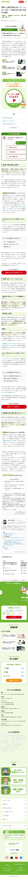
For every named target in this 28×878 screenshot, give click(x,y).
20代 (16, 735)
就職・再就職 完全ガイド (15, 580)
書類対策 (2, 708)
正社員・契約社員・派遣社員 (19, 694)
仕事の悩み (3, 716)
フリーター (3, 694)
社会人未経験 (10, 735)
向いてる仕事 (3, 712)
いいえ (20, 613)
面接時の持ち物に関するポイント (10, 123)
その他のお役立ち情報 (21, 721)
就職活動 (18, 738)
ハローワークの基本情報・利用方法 (7, 702)
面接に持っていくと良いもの (9, 120)
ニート (6, 694)
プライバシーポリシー (7, 868)
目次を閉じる (13, 127)
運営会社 (7, 865)
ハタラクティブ (6, 224)
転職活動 (23, 738)
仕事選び (3, 711)
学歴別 (2, 696)
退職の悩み (7, 716)
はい (8, 613)
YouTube (5, 549)
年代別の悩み (19, 716)
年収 (13, 748)
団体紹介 (2, 725)
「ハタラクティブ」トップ (5, 580)
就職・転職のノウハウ (16, 708)
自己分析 (9, 708)
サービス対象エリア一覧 (7, 811)
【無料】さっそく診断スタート (14, 406)
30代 (19, 735)
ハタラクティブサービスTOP (19, 513)
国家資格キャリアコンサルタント (10, 533)
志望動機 (16, 744)
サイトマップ (14, 872)
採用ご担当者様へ (7, 870)
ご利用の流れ (5, 804)
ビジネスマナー (14, 721)
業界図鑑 (7, 712)
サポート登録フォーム (20, 511)
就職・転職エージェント (18, 741)
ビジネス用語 (3, 721)
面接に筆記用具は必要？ (8, 117)
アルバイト (4, 735)
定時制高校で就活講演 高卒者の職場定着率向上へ (12, 542)
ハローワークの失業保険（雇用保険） (7, 704)
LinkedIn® (6, 547)
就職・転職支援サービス (7, 741)
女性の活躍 (4, 751)
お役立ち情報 (4, 719)
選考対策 (3, 706)
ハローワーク (4, 700)
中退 (11, 698)
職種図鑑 (11, 712)
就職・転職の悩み (13, 716)
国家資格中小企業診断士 (8, 534)
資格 (16, 748)
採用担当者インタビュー (9, 725)
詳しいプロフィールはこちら (19, 551)
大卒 (6, 698)
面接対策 (6, 708)
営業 (23, 735)
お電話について (5, 819)
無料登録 (21, 1)
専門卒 (8, 698)
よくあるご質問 (5, 815)
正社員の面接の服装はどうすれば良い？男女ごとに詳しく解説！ (14, 440)
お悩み (2, 715)
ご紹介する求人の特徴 (6, 808)
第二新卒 (12, 694)
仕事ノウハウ (8, 721)
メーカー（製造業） (11, 738)
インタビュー (4, 723)
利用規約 (21, 868)
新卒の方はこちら (14, 853)
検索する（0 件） (14, 680)
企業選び (21, 744)
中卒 (2, 698)
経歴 (2, 692)
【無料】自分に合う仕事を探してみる (14, 272)
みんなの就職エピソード (18, 725)
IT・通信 (3, 738)
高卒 (4, 698)
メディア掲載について (20, 870)
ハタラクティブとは (6, 800)
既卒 (9, 694)
